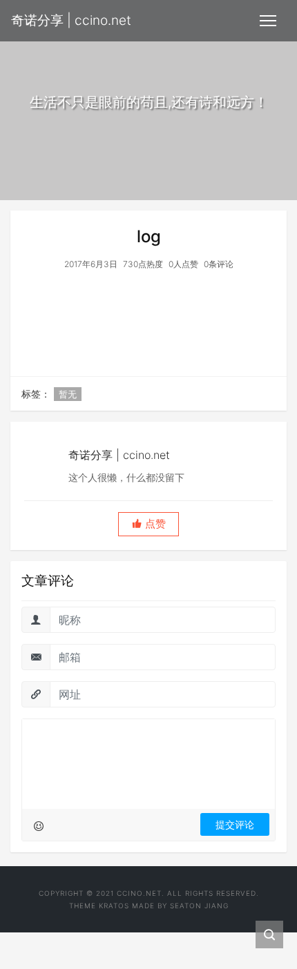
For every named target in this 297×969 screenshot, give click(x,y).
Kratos (114, 905)
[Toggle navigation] (268, 21)
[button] (148, 524)
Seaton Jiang (199, 905)
